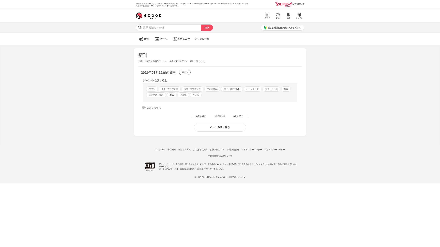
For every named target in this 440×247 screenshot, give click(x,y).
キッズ (196, 95)
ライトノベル (271, 89)
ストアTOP (160, 149)
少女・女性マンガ (192, 89)
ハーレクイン (252, 89)
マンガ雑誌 (212, 89)
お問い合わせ (233, 149)
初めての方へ (184, 149)
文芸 (286, 89)
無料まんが (184, 38)
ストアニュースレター (251, 149)
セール (163, 38)
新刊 (146, 38)
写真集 (183, 95)
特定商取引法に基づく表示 (220, 156)
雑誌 (185, 72)
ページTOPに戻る (220, 127)
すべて (152, 89)
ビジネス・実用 (156, 95)
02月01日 (201, 116)
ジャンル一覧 (202, 38)
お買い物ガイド (217, 149)
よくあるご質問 (200, 149)
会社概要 (172, 149)
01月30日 (238, 116)
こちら (201, 61)
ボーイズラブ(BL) (232, 89)
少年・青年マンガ (169, 89)
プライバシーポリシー (275, 149)
